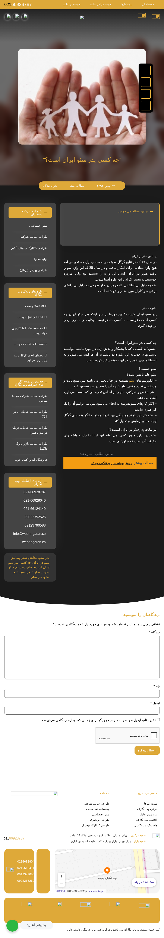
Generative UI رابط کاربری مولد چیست (29, 331)
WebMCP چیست (36, 306)
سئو (131, 380)
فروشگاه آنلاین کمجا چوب (31, 459)
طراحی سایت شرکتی (33, 236)
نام (157, 686)
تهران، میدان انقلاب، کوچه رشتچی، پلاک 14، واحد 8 (107, 835)
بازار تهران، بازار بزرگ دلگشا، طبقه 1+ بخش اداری (108, 841)
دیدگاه (154, 632)
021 (18, 4)
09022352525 (26, 880)
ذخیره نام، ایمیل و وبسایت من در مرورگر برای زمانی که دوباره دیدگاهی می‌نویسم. (98, 720)
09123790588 (26, 874)
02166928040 (26, 861)
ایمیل (155, 703)
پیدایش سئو (29, 557)
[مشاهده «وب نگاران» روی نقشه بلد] (107, 871)
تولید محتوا (40, 259)
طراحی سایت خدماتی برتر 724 (30, 414)
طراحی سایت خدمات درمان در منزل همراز (29, 430)
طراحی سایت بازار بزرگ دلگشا (31, 446)
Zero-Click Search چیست (30, 344)
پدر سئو (44, 557)
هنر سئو (36, 577)
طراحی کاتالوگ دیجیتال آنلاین (29, 248)
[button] (146, 70)
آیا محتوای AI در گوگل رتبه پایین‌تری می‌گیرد (30, 358)
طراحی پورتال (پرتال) (33, 270)
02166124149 (26, 868)
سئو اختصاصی (38, 225)
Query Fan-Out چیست (32, 317)
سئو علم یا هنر (30, 572)
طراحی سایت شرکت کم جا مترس (29, 398)
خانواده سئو (24, 567)
